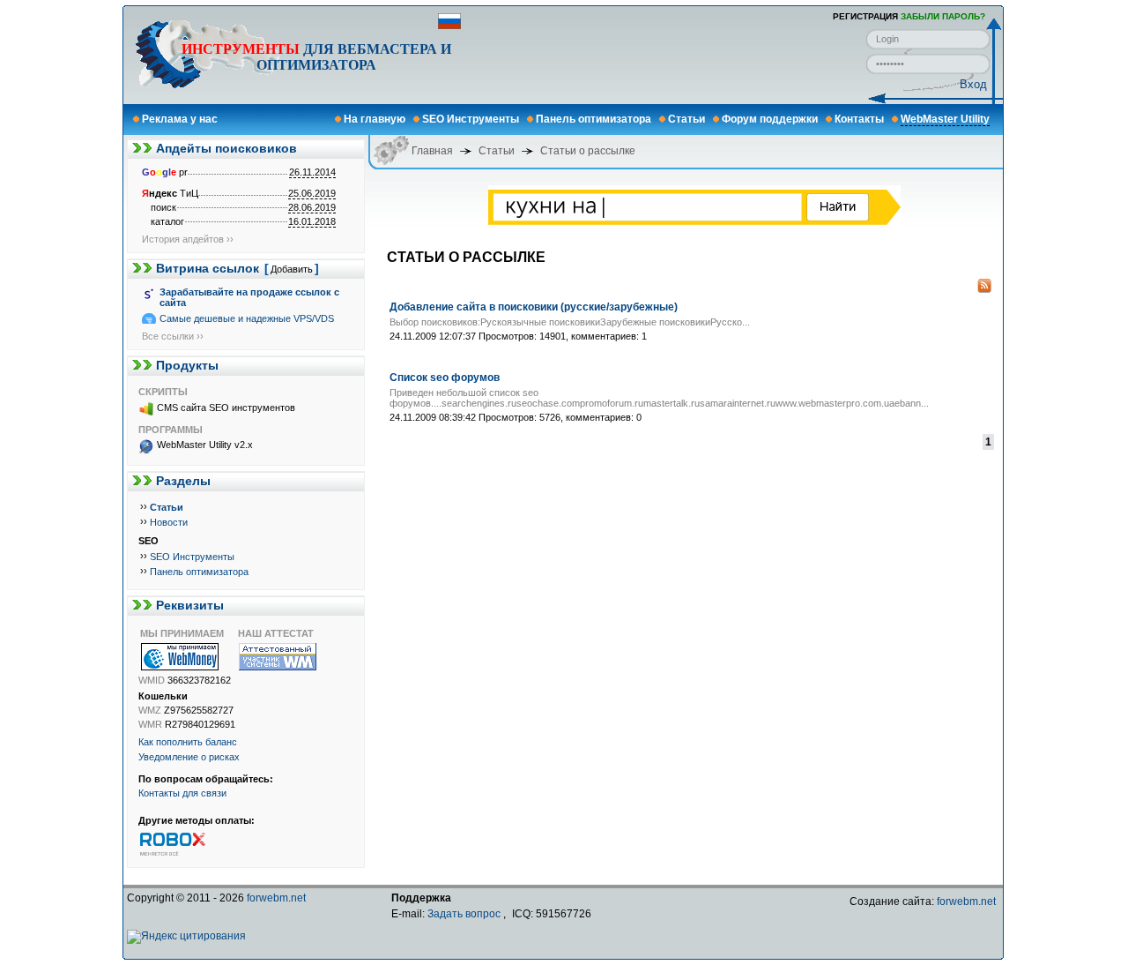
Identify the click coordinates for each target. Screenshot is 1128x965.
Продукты (187, 365)
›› (143, 506)
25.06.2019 (312, 193)
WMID (151, 680)
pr (165, 172)
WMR (150, 724)
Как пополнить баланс (187, 742)
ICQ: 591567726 (551, 914)
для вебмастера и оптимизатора (316, 56)
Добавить (292, 269)
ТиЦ (170, 193)
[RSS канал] (984, 289)
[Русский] (449, 25)
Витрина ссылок (207, 268)
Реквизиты (190, 605)
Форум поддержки (770, 119)
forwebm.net (276, 898)
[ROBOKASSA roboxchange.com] (186, 843)
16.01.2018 (312, 221)
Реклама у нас (180, 119)
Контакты (859, 119)
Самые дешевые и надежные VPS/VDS (247, 318)
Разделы (183, 481)
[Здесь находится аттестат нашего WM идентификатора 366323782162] (286, 656)
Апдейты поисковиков (226, 148)
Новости (169, 522)
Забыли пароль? (943, 16)
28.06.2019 (312, 207)
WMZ (149, 710)
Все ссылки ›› (173, 336)
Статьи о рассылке (587, 151)
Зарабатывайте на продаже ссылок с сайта (249, 297)
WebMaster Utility (945, 119)
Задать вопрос (464, 914)
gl (166, 172)
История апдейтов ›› (188, 239)
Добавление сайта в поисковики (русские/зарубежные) (534, 307)
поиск (163, 207)
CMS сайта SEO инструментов (226, 407)
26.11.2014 (312, 172)
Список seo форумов (445, 377)
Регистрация (865, 16)
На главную (374, 119)
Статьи (686, 119)
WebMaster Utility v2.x (205, 444)
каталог (167, 221)
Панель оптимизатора (593, 119)
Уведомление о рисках (189, 757)
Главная (432, 151)
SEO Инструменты (470, 119)
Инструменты (241, 48)
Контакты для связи (182, 793)
